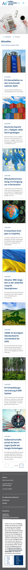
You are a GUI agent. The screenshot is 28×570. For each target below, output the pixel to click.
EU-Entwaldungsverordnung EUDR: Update (13, 390)
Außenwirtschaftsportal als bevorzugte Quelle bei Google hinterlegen (13, 444)
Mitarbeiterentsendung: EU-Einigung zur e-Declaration (13, 181)
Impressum (5, 514)
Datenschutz (5, 516)
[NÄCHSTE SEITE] (21, 466)
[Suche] (19, 3)
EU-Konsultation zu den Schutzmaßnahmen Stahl (13, 83)
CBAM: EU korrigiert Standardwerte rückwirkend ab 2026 (13, 337)
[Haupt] (23, 3)
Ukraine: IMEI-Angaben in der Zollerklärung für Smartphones (13, 284)
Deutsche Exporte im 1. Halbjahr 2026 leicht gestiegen (13, 130)
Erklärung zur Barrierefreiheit (10, 517)
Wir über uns (5, 500)
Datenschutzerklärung (15, 550)
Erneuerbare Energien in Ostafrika (13, 232)
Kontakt (4, 503)
